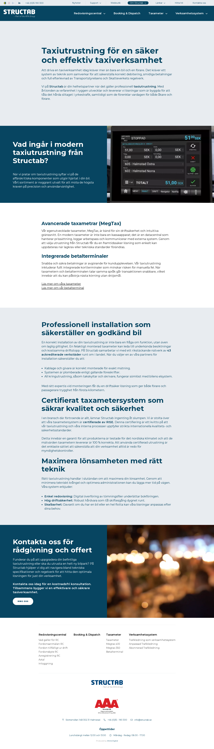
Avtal (42, 659)
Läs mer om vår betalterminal (62, 288)
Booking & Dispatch (127, 13)
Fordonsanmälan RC (51, 644)
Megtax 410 (113, 644)
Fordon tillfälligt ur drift (53, 647)
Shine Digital (112, 741)
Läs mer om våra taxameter (61, 284)
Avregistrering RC (49, 655)
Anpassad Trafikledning (143, 644)
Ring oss (23, 601)
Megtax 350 (113, 647)
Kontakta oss (199, 3)
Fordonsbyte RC (48, 651)
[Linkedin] (19, 3)
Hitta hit (179, 3)
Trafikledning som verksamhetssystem (152, 640)
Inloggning (46, 663)
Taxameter (112, 640)
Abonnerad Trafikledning (144, 647)
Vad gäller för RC (49, 640)
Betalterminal (114, 651)
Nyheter (76, 3)
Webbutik (116, 3)
